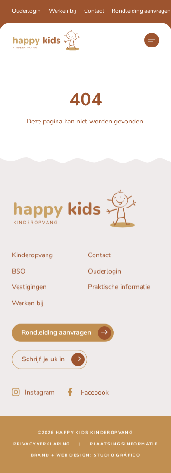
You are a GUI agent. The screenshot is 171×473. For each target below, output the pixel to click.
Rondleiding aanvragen (141, 11)
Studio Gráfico (117, 455)
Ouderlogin (26, 11)
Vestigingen (29, 287)
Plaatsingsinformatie (124, 444)
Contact (94, 11)
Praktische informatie (119, 287)
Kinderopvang (32, 255)
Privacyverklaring (42, 444)
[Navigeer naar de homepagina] (46, 40)
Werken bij (62, 11)
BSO (19, 271)
